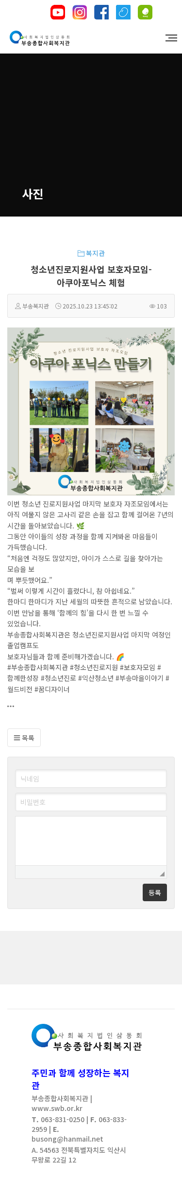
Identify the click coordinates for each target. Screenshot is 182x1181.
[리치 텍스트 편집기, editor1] (91, 841)
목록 (27, 738)
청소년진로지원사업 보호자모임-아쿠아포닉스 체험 (91, 276)
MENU (167, 38)
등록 (155, 892)
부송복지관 (35, 306)
